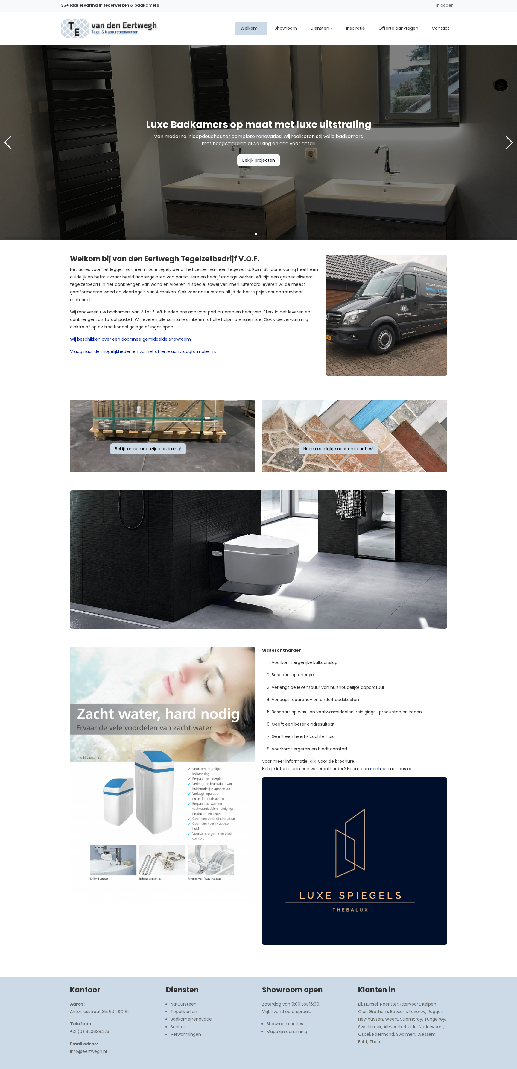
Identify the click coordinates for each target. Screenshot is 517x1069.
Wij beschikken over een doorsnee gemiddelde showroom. (131, 339)
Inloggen (445, 5)
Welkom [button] (249, 28)
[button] (251, 234)
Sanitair (178, 1027)
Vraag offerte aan (258, 160)
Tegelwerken (184, 1012)
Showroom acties (285, 1024)
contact (378, 769)
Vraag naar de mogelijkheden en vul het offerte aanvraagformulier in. (143, 351)
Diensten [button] (320, 28)
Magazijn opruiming (287, 1032)
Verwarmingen (186, 1034)
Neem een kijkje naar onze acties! (338, 449)
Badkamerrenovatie (191, 1019)
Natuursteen (184, 1004)
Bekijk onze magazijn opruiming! (148, 449)
